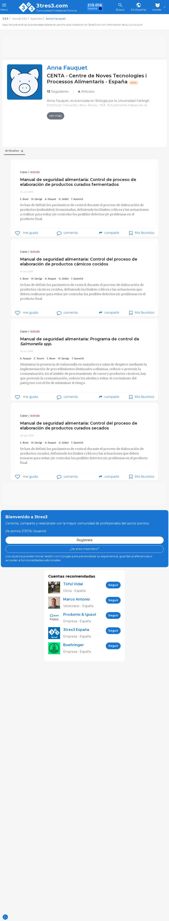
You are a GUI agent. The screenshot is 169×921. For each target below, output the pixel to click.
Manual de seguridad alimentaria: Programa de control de (79, 341)
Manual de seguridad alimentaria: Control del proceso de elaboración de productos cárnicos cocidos (78, 262)
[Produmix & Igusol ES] (55, 618)
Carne (24, 172)
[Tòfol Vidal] (55, 588)
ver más (55, 116)
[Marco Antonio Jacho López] (55, 603)
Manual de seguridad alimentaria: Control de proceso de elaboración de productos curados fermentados (78, 182)
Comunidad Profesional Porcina (56, 10)
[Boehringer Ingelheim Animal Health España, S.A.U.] (55, 648)
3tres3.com (52, 5)
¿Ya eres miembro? (84, 549)
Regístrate (85, 540)
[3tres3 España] (55, 633)
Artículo (35, 172)
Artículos (86, 91)
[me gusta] (17, 233)
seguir (113, 585)
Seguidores (57, 91)
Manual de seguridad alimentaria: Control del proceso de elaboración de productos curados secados (78, 426)
